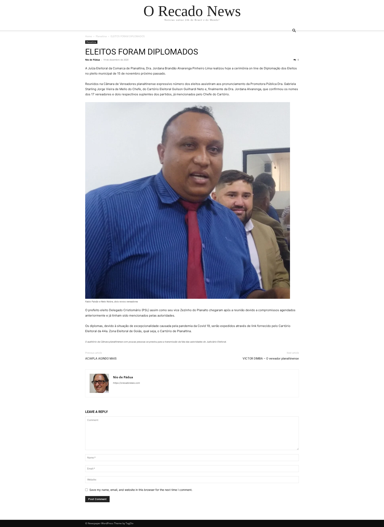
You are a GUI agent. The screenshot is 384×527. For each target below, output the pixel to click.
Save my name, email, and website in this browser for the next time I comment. (140, 489)
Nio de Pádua (92, 59)
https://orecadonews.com (126, 383)
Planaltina (101, 36)
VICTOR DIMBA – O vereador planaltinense (271, 358)
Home (88, 36)
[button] (294, 31)
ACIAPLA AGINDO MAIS (101, 358)
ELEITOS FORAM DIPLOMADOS (141, 52)
